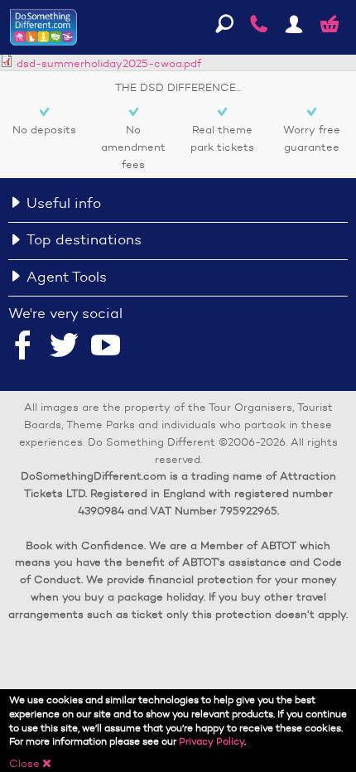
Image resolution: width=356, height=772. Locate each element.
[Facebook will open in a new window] (22, 347)
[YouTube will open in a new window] (106, 347)
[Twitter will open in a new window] (64, 347)
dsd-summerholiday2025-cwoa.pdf (109, 63)
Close (30, 763)
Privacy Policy (211, 741)
